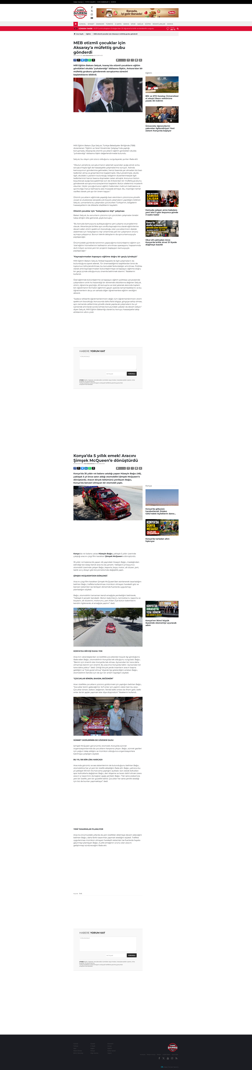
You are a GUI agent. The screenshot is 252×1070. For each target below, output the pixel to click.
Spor (133, 24)
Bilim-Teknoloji (78, 1053)
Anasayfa (142, 1054)
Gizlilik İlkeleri (166, 1054)
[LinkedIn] (86, 60)
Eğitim (148, 24)
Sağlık (140, 24)
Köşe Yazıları (94, 1053)
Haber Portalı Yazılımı (171, 1067)
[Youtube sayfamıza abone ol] (92, 18)
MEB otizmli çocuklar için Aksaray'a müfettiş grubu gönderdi (115, 34)
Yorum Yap (122, 60)
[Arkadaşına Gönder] (136, 60)
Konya (126, 24)
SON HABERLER (102, 2)
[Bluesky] (82, 60)
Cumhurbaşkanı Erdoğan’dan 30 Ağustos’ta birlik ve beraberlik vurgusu (126, 28)
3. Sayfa (118, 24)
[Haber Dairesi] (80, 13)
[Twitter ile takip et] (92, 11)
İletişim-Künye (151, 1054)
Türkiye (109, 24)
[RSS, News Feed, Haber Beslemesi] (176, 1058)
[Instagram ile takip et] (92, 14)
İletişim (159, 1054)
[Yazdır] (140, 60)
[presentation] (74, 28)
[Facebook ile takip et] (92, 7)
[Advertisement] (108, 127)
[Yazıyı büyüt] (128, 60)
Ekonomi (100, 24)
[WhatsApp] (89, 60)
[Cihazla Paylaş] (93, 60)
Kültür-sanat (111, 1050)
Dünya (170, 24)
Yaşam (109, 1053)
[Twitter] (78, 60)
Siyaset (91, 24)
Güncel (82, 24)
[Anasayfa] (75, 24)
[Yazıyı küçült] (132, 60)
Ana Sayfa (79, 34)
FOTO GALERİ (90, 2)
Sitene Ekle (175, 1054)
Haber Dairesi (78, 2)
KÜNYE (113, 2)
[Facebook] (75, 60)
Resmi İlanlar (159, 24)
